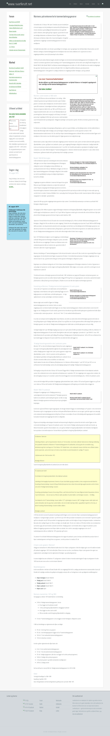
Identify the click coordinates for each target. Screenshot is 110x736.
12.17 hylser (12, 47)
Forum (11, 16)
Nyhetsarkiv (58, 700)
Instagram (31, 711)
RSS (28, 700)
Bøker (81, 4)
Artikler (75, 4)
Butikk (93, 4)
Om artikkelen (97, 16)
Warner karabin (12, 31)
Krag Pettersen (12, 90)
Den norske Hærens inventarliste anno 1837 (17, 115)
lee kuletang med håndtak (15, 87)
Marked (12, 62)
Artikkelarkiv (59, 704)
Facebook (31, 707)
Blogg (41, 711)
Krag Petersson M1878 (14, 22)
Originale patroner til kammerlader (17, 50)
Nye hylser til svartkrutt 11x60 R (16, 68)
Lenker (57, 711)
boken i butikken (46, 89)
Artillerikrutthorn (13, 93)
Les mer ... (11, 187)
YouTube (31, 704)
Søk (98, 4)
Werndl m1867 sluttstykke (15, 83)
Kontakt (87, 4)
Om (70, 4)
